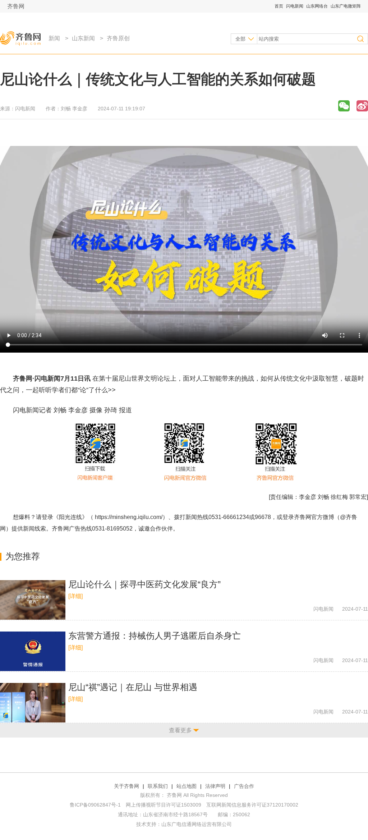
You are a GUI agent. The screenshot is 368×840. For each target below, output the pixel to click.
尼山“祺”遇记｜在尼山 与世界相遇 (132, 687)
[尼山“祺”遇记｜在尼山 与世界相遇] (32, 702)
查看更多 (180, 730)
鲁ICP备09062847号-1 (95, 805)
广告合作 (244, 786)
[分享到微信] (344, 105)
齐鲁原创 (118, 38)
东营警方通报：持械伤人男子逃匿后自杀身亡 (154, 636)
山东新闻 (83, 38)
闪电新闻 (294, 6)
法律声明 (215, 786)
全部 (240, 39)
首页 (279, 6)
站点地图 (186, 786)
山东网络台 (317, 6)
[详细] (75, 596)
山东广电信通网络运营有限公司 (196, 824)
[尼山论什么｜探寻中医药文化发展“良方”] (32, 600)
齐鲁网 (15, 6)
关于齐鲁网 (126, 786)
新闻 (54, 38)
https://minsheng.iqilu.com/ (128, 517)
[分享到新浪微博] (362, 105)
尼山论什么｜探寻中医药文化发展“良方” (144, 584)
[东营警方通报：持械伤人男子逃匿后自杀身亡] (32, 651)
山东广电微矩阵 (346, 6)
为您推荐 (22, 556)
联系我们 (158, 786)
